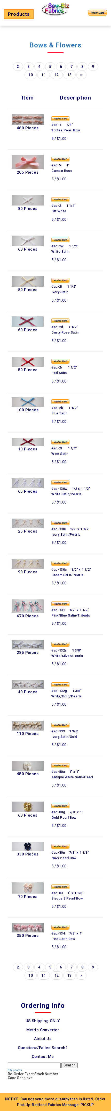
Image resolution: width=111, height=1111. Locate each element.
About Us (42, 1038)
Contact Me (43, 1056)
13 (69, 75)
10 (30, 75)
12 (56, 75)
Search (70, 1065)
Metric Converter (42, 1030)
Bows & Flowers (55, 45)
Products (19, 14)
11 (43, 75)
